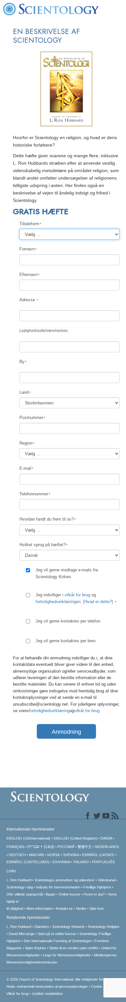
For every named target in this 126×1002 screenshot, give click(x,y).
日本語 (49, 847)
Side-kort (96, 908)
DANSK (106, 838)
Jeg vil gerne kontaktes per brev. (66, 640)
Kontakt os (64, 908)
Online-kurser (70, 894)
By (22, 361)
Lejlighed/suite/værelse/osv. (43, 330)
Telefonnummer (33, 493)
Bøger (51, 894)
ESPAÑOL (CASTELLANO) (27, 862)
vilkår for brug (77, 594)
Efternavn (28, 274)
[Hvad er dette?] (98, 601)
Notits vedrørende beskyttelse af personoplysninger (47, 986)
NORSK (53, 855)
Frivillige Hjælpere (97, 887)
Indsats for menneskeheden (58, 887)
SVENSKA (71, 855)
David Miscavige (22, 934)
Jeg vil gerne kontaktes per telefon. (68, 621)
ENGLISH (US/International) (28, 838)
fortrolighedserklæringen (58, 601)
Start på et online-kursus (57, 934)
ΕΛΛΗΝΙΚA (61, 862)
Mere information (39, 908)
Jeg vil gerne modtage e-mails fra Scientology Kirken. (67, 573)
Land (23, 392)
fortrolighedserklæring (49, 710)
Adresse (27, 299)
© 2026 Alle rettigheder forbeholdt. (61, 979)
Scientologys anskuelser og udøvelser (65, 880)
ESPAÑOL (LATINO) (98, 855)
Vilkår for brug (17, 994)
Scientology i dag (19, 887)
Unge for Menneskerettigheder (67, 955)
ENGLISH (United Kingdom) (75, 838)
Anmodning (66, 732)
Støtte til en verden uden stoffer (73, 948)
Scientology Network (68, 927)
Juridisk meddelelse (47, 994)
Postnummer (31, 417)
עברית (33, 846)
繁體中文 (85, 847)
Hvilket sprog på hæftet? (42, 544)
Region (25, 443)
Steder (81, 908)
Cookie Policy (101, 986)
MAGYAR (36, 855)
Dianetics (42, 927)
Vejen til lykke (36, 948)
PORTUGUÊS (103, 862)
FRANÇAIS (15, 847)
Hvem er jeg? (94, 894)
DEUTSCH (17, 855)
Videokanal (106, 880)
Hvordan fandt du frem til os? (46, 519)
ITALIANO (81, 862)
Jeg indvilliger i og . (74, 598)
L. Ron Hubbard (18, 880)
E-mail (25, 468)
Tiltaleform (29, 223)
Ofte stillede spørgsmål (24, 894)
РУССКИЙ (66, 847)
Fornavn (27, 249)
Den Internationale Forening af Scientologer (57, 941)
